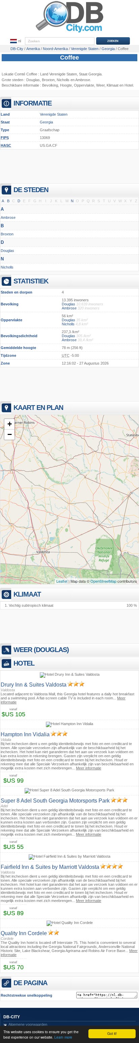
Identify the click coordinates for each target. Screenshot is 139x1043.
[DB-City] (69, 32)
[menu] (15, 41)
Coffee (69, 57)
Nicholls (63, 80)
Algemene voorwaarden (27, 1024)
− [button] (9, 434)
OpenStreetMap (103, 581)
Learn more (63, 1037)
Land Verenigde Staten (58, 74)
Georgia (46, 122)
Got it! (112, 1033)
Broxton (48, 80)
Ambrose (82, 80)
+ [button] (9, 424)
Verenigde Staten (53, 114)
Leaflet (61, 581)
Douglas (33, 80)
